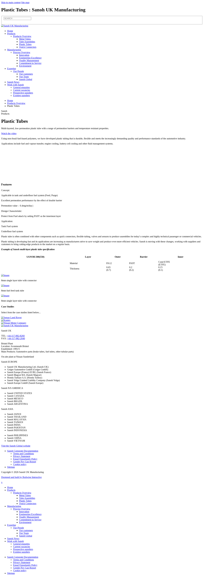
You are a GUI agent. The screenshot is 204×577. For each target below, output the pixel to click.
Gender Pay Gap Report (24, 461)
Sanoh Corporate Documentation (22, 451)
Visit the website (15, 446)
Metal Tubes (25, 39)
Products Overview (22, 36)
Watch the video (8, 133)
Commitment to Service (30, 63)
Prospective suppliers (23, 93)
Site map (25, 2)
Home (10, 31)
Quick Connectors (27, 47)
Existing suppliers (21, 95)
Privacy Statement (21, 456)
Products (11, 33)
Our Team (24, 76)
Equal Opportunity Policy (25, 459)
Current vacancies (21, 90)
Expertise (11, 68)
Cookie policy (19, 464)
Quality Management (29, 60)
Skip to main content (11, 2)
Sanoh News (13, 82)
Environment (25, 66)
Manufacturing (14, 49)
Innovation (24, 55)
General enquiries (21, 87)
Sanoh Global (25, 79)
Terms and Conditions (23, 453)
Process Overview (21, 52)
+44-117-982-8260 (16, 335)
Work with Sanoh (15, 84)
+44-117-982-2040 (16, 338)
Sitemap (11, 467)
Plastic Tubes (25, 44)
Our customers (26, 74)
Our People (18, 71)
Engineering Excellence (30, 58)
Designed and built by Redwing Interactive (21, 477)
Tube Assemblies (27, 41)
